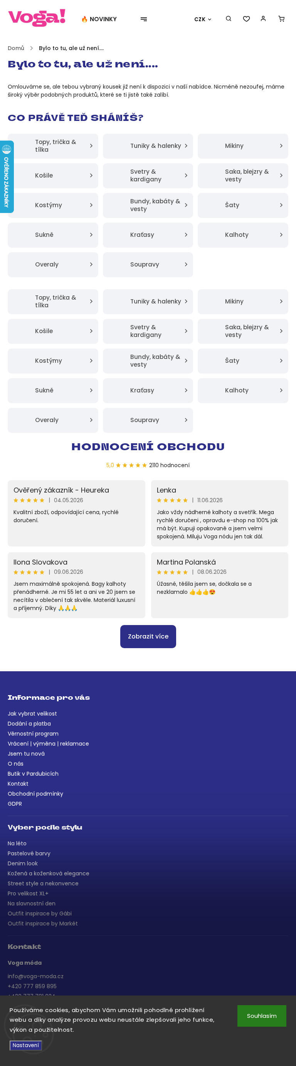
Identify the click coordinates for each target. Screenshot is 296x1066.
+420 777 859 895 (32, 986)
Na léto (17, 843)
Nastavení (26, 1045)
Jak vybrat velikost (32, 713)
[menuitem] (102, 19)
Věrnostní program (33, 733)
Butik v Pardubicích (33, 774)
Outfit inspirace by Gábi (40, 913)
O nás (16, 764)
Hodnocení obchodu (148, 448)
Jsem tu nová (26, 754)
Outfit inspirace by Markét (43, 923)
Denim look (23, 863)
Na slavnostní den (32, 903)
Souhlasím (262, 1016)
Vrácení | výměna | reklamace (48, 744)
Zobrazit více (148, 636)
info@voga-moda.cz (36, 976)
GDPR (15, 804)
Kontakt (18, 784)
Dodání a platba (29, 723)
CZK (200, 19)
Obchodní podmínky (35, 794)
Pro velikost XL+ (28, 893)
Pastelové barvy (29, 853)
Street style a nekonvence (43, 883)
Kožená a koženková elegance (48, 873)
